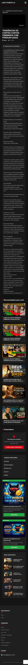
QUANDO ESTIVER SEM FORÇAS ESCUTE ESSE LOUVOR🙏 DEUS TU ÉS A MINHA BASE (13, 380)
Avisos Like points (5, 629)
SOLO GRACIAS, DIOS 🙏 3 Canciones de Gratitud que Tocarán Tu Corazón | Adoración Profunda (13, 400)
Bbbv (6, 475)
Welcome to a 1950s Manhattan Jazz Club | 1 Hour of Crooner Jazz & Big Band (18, 587)
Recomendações (5, 645)
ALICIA (7, 461)
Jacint (6, 471)
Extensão (3, 637)
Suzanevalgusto (9, 465)
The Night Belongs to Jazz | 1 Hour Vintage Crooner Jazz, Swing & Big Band (18, 594)
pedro (5, 40)
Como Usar (3, 632)
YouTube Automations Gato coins (12, 506)
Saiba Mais (14, 515)
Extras (2, 640)
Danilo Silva (8, 468)
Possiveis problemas (5, 642)
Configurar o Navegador (6, 635)
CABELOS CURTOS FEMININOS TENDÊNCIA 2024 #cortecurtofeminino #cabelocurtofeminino (14, 359)
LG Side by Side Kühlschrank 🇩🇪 (17, 580)
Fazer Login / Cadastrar (14, 447)
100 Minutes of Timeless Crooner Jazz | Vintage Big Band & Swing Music (14, 421)
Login (2, 617)
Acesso (2, 627)
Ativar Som (21, 25)
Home (3, 11)
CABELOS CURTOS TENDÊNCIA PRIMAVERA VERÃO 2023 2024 (12, 318)
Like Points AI (8, 2)
